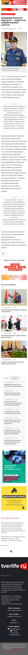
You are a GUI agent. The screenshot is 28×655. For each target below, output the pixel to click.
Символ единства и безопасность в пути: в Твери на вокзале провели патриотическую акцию (12, 442)
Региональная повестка (8, 14)
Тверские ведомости (15, 628)
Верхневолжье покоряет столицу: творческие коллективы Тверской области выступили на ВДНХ (12, 432)
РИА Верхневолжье (15, 634)
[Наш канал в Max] (11, 552)
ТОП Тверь (15, 630)
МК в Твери (16, 632)
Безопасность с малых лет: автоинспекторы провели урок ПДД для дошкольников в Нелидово (13, 403)
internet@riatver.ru (14, 622)
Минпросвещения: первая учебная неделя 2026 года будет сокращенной (13, 385)
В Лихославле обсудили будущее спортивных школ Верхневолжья (12, 393)
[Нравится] (3, 254)
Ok (14, 652)
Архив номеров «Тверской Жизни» (10, 518)
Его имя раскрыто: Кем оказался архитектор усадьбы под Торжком (12, 412)
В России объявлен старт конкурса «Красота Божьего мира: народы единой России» (12, 421)
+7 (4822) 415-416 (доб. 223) (14, 616)
